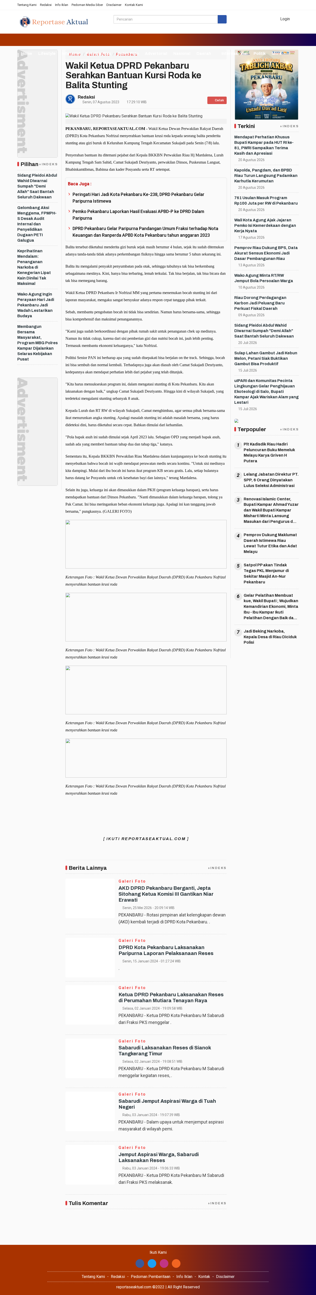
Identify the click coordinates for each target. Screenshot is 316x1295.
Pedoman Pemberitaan (150, 1276)
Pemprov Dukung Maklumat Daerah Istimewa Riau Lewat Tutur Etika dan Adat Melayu (270, 543)
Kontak (204, 1276)
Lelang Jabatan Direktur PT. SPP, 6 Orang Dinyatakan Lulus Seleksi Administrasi (271, 480)
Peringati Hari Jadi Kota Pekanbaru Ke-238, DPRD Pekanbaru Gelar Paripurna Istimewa (138, 198)
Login (284, 19)
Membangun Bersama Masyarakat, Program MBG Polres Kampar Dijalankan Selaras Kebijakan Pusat (37, 342)
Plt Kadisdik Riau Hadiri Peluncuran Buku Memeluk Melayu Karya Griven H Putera (269, 452)
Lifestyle (47, 53)
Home (26, 53)
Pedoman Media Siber (87, 5)
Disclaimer (113, 5)
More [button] (277, 53)
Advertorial (156, 53)
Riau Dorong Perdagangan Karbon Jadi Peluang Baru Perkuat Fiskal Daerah (260, 303)
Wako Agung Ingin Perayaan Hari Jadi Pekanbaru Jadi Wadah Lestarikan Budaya (35, 305)
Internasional (234, 53)
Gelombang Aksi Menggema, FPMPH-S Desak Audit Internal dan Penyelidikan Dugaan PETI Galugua (37, 224)
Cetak (219, 100)
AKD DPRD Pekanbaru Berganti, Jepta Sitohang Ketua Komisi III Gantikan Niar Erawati (166, 894)
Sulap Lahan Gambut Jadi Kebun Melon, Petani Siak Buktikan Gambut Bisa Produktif (265, 358)
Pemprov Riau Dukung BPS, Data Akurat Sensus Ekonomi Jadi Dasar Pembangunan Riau (266, 253)
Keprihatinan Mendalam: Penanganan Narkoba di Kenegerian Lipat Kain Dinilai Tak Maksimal (34, 267)
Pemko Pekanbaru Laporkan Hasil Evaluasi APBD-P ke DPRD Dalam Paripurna (138, 215)
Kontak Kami (134, 5)
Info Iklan (61, 5)
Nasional (181, 53)
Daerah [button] (204, 53)
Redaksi (46, 5)
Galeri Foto (128, 53)
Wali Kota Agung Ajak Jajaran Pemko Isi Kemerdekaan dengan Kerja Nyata (265, 225)
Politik (260, 53)
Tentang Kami (27, 5)
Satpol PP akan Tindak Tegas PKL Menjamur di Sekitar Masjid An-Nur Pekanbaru (266, 573)
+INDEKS (48, 164)
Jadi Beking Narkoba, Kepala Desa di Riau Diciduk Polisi (270, 637)
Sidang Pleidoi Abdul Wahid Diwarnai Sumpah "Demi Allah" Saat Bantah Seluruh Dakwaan (37, 186)
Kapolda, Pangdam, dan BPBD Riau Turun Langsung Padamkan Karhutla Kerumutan (265, 175)
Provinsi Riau (98, 53)
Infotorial (71, 53)
